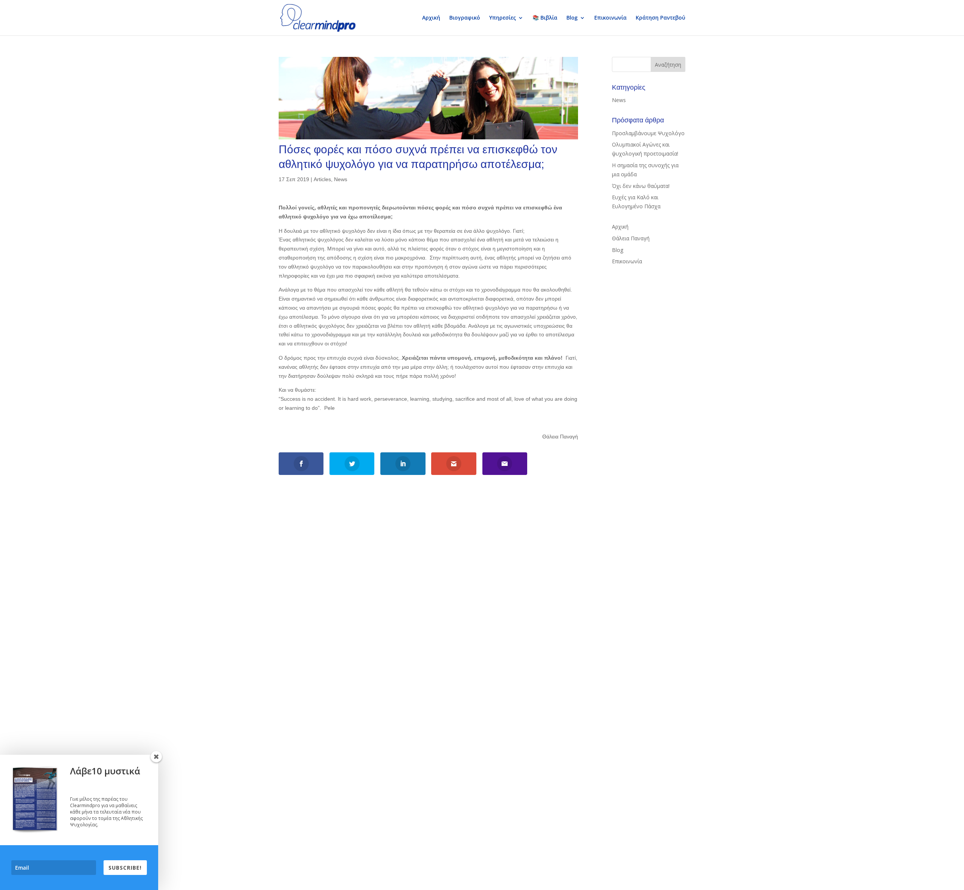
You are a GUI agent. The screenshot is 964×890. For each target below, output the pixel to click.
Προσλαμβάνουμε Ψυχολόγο (648, 133)
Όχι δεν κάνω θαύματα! (641, 185)
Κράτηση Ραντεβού (660, 18)
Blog (572, 18)
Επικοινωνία (610, 18)
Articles (322, 179)
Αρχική (431, 18)
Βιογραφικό (464, 18)
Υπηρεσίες (502, 18)
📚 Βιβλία (544, 18)
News (340, 179)
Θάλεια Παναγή (631, 238)
